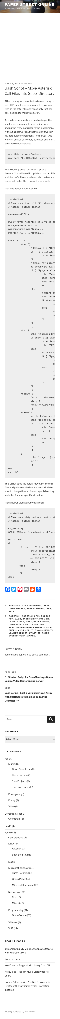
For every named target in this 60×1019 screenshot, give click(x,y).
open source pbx (19, 624)
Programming (35, 609)
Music (11, 764)
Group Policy (19, 879)
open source (42, 622)
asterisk (15, 616)
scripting (38, 624)
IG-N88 (28, 84)
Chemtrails (14, 818)
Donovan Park (12, 959)
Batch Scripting (20, 873)
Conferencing (15, 837)
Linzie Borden (19, 775)
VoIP (11, 611)
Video (11, 806)
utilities (35, 633)
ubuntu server (18, 633)
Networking (14, 892)
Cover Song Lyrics (22, 769)
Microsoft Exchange (23, 885)
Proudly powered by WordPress (20, 1011)
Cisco (15, 897)
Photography (15, 794)
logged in (23, 654)
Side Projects (19, 781)
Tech (49, 609)
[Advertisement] (30, 44)
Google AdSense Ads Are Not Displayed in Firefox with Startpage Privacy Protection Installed (27, 986)
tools (39, 630)
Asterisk (15, 606)
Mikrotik (16, 903)
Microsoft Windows (19, 868)
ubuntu (49, 630)
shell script (26, 630)
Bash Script (30, 619)
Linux (46, 606)
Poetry (12, 800)
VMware (13, 922)
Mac (10, 862)
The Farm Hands (21, 787)
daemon (44, 619)
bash (18, 619)
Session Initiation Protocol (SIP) (30, 627)
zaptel (31, 636)
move (29, 622)
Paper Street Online (29, 4)
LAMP (8, 826)
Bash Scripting (32, 606)
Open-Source (17, 609)
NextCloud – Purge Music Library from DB (27, 965)
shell (12, 630)
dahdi (12, 622)
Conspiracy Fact (13, 813)
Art (6, 759)
